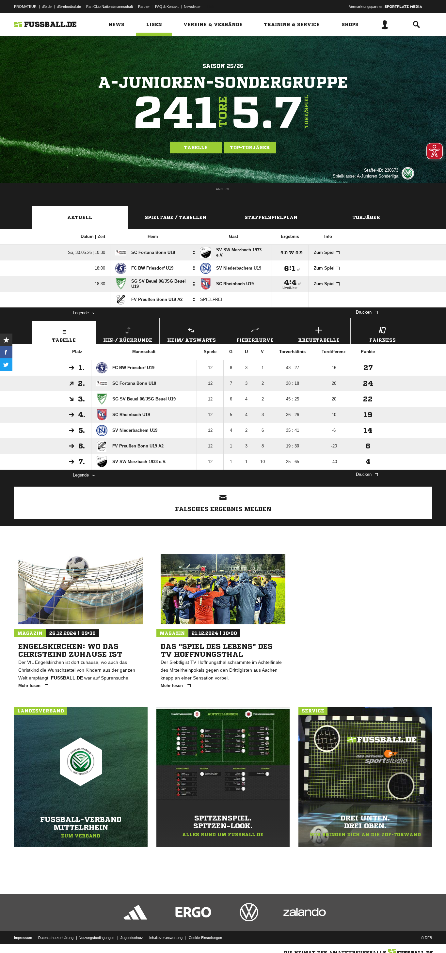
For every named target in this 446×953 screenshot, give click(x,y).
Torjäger (366, 217)
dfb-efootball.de (69, 6)
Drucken (364, 312)
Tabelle (196, 147)
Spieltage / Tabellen (175, 217)
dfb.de (47, 6)
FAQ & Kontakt (167, 6)
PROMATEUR (25, 6)
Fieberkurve (255, 340)
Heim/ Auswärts (191, 340)
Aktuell (79, 217)
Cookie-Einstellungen (205, 938)
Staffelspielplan (271, 217)
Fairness (382, 340)
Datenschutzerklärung (55, 938)
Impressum (23, 938)
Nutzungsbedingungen (96, 938)
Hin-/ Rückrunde (127, 340)
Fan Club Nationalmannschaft (109, 6)
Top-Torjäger (250, 147)
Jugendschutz (131, 938)
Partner (144, 6)
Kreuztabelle (319, 340)
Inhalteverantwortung (166, 938)
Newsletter (192, 6)
